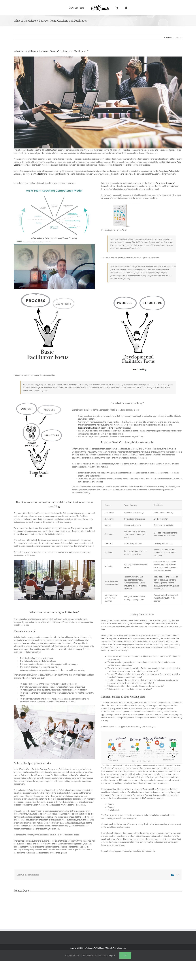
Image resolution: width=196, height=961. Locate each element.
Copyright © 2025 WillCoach (81, 948)
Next (178, 37)
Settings (110, 955)
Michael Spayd (54, 174)
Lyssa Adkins (169, 171)
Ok (125, 955)
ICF (110, 153)
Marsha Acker (158, 171)
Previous (169, 37)
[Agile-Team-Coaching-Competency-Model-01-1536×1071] (54, 188)
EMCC (118, 153)
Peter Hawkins (151, 425)
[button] (120, 7)
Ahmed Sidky (38, 174)
